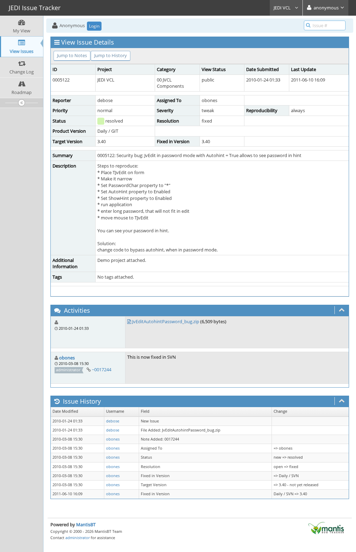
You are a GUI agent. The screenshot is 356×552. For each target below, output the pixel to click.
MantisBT (86, 524)
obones (67, 358)
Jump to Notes (72, 55)
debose (112, 421)
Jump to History (110, 55)
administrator (77, 537)
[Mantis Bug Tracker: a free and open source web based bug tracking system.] (326, 527)
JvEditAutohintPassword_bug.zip (165, 321)
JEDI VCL (283, 8)
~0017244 (101, 369)
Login (94, 26)
